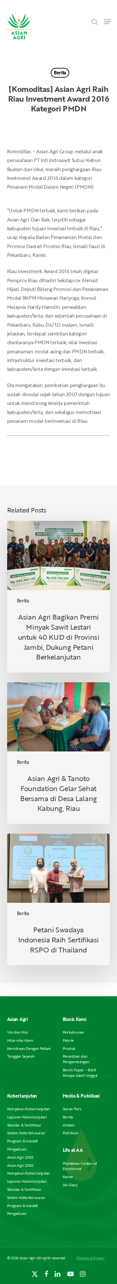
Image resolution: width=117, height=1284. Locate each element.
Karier (68, 1176)
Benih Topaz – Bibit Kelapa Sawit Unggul (80, 1072)
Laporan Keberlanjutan (27, 1117)
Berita (60, 72)
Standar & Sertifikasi (24, 1125)
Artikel (68, 1125)
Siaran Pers (72, 1109)
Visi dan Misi (17, 1032)
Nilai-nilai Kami (20, 1040)
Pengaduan (16, 1149)
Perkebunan (73, 1032)
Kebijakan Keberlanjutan (28, 1109)
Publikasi (70, 1133)
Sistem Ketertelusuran (26, 1133)
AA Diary (70, 1185)
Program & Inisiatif (22, 1141)
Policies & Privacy (91, 1258)
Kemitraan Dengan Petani (28, 1048)
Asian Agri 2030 (20, 1157)
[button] (107, 22)
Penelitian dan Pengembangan (76, 1058)
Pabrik (68, 1040)
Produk (69, 1048)
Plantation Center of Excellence (80, 1166)
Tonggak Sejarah (20, 1056)
